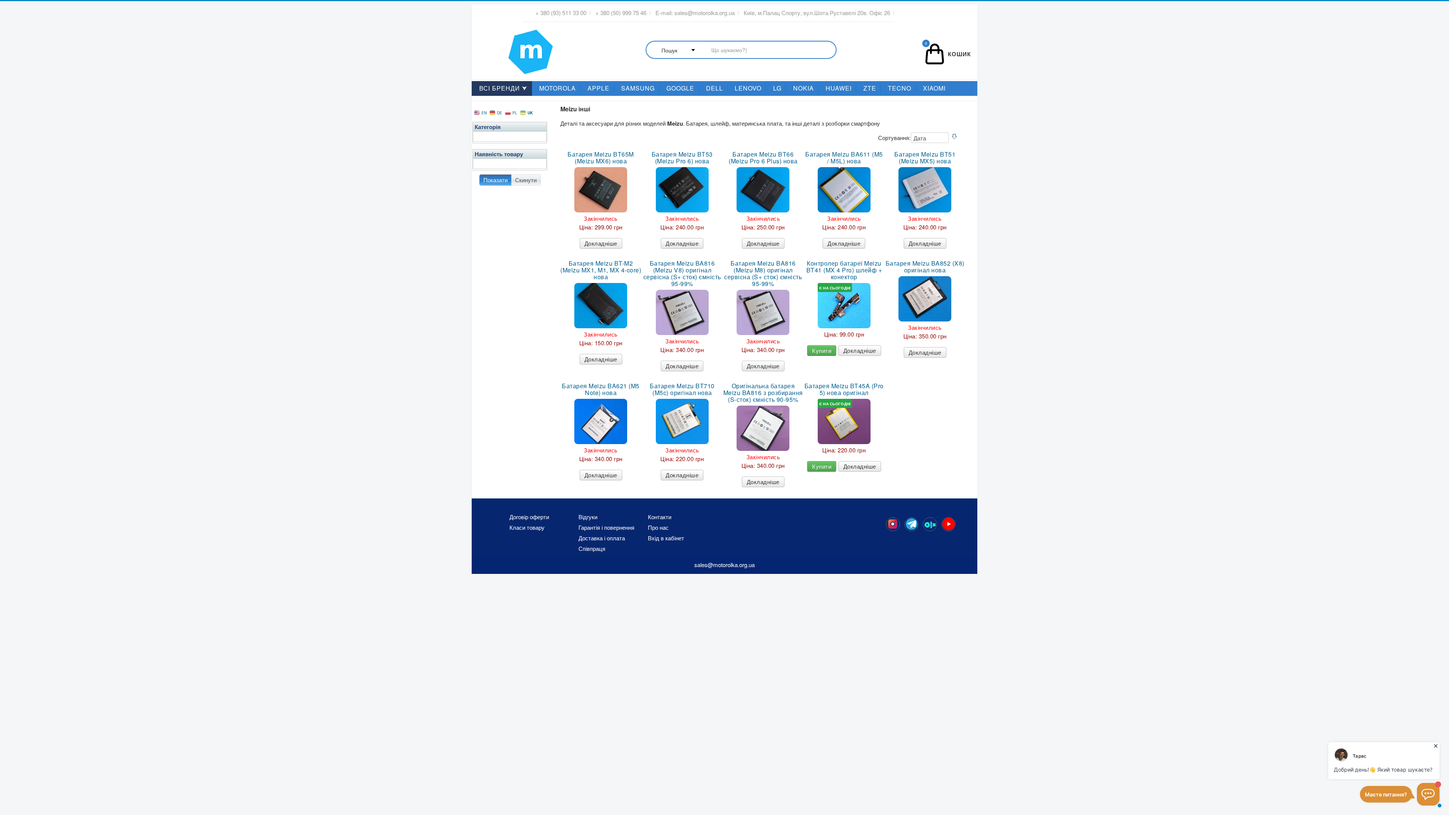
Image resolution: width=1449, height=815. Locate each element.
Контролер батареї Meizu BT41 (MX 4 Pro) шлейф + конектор (844, 270)
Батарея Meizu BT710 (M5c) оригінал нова (682, 389)
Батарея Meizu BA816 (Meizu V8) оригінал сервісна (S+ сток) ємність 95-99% (682, 273)
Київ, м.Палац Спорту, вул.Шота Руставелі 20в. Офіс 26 (817, 12)
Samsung (638, 88)
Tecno (899, 88)
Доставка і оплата (601, 538)
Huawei (839, 88)
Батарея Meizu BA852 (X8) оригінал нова (925, 267)
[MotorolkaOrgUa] (911, 524)
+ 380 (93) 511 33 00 (560, 12)
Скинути (526, 180)
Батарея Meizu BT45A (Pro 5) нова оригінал (844, 389)
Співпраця (591, 548)
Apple (598, 88)
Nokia (803, 88)
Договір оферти (529, 517)
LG (777, 88)
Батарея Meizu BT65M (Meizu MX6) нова (601, 158)
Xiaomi (934, 88)
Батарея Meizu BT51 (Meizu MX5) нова (924, 158)
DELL (714, 88)
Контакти (659, 517)
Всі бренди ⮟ (503, 88)
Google (680, 88)
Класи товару (527, 527)
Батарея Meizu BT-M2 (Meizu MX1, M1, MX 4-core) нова (600, 270)
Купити (821, 350)
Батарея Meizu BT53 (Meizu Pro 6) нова (682, 158)
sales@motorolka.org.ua (704, 12)
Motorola (557, 88)
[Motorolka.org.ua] (893, 524)
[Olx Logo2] (930, 524)
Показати (495, 180)
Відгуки (587, 517)
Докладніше (601, 243)
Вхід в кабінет (666, 538)
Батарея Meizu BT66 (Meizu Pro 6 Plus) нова (763, 158)
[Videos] (948, 524)
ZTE (869, 88)
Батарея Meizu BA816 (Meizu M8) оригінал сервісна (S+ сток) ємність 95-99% (763, 273)
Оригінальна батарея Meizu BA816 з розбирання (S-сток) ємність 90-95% (763, 393)
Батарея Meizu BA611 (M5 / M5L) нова (844, 158)
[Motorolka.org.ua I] (515, 48)
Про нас (658, 527)
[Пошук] (741, 50)
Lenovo (748, 88)
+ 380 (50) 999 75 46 (620, 12)
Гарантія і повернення (606, 527)
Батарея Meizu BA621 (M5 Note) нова (601, 389)
